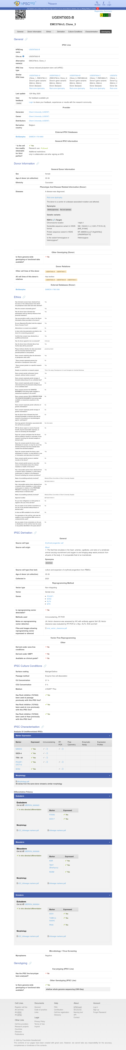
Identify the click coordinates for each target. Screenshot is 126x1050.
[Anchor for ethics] (24, 297)
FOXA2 (52, 814)
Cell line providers (21, 1024)
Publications (19, 1034)
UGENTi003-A (34, 75)
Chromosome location (55, 222)
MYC (49, 604)
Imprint (37, 1026)
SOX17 (52, 819)
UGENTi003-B (34, 49)
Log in (95, 1007)
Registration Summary (103, 11)
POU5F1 (50, 596)
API (75, 1014)
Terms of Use (39, 1024)
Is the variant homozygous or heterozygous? (58, 238)
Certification (58, 1009)
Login (109, 4)
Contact (77, 1017)
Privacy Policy (86, 8)
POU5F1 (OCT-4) (19, 763)
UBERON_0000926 (32, 851)
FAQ (55, 1007)
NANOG (19, 749)
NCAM (51, 872)
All (18, 1012)
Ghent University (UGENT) (39, 112)
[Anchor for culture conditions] (45, 666)
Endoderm (20, 796)
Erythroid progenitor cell (54, 543)
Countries (18, 1029)
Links (36, 1012)
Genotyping (105, 31)
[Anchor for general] (26, 39)
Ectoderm (20, 895)
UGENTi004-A (115, 75)
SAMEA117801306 (52, 289)
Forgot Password (99, 1012)
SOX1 (51, 913)
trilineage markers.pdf (57, 830)
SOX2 (49, 598)
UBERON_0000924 (32, 904)
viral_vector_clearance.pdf (57, 628)
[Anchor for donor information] (37, 163)
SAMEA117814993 (36, 136)
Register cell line (21, 1007)
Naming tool (78, 1012)
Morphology (20, 775)
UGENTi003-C (54, 75)
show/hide (19, 103)
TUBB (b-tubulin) (52, 919)
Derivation (61, 31)
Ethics (48, 31)
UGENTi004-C (95, 75)
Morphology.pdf (23, 781)
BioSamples (20, 136)
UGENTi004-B (75, 75)
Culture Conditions (75, 31)
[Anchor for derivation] (35, 532)
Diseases (18, 1031)
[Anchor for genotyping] (30, 963)
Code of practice (40, 1009)
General (20, 31)
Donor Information (34, 31)
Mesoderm (20, 842)
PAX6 (51, 924)
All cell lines (19, 1009)
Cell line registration (61, 1012)
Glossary (57, 1014)
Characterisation (91, 31)
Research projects (22, 1026)
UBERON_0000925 (32, 805)
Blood (47, 547)
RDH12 (49, 220)
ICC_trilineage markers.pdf (28, 830)
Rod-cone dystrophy (37, 88)
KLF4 (49, 601)
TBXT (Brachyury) (53, 866)
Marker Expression (23, 735)
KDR (51, 860)
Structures (78, 1009)
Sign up (96, 1009)
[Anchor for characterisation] (42, 726)
